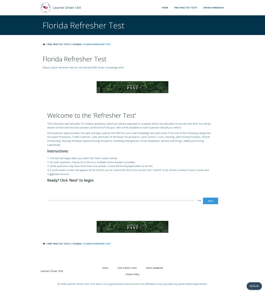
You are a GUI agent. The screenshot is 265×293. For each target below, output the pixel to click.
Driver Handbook (214, 7)
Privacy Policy (132, 274)
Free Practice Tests (185, 7)
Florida (77, 44)
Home (165, 7)
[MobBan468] (132, 87)
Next (210, 201)
